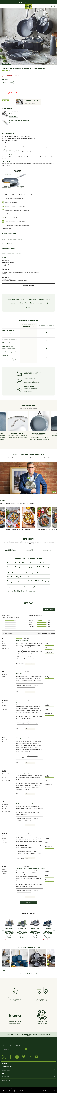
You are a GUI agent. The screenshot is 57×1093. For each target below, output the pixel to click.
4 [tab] (48, 63)
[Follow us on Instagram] (17, 1057)
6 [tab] (31, 973)
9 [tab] (54, 63)
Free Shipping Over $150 (21, 2)
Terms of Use (18, 1089)
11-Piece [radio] (4, 82)
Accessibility (32, 1091)
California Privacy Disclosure (8, 1091)
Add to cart (13, 116)
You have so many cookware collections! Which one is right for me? (27, 582)
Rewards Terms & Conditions (29, 1089)
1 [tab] (44, 63)
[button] (28, 133)
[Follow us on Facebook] (10, 1057)
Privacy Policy (39, 1089)
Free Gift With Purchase (36, 2)
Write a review (50, 610)
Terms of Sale (11, 1089)
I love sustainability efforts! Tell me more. (21, 591)
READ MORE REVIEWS (28, 285)
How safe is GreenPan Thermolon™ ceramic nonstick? (25, 563)
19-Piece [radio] (11, 82)
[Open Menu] (3, 6)
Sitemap (38, 1091)
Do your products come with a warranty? (21, 587)
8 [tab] (53, 63)
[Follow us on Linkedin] (30, 1057)
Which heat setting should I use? (18, 577)
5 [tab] (49, 63)
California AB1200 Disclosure (21, 1091)
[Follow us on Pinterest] (23, 1057)
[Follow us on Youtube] (36, 1057)
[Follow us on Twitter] (4, 1057)
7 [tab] (52, 63)
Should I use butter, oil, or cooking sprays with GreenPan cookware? (26, 568)
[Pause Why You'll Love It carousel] (54, 445)
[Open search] (51, 6)
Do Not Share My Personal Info (48, 1091)
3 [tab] (47, 63)
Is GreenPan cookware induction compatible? (22, 573)
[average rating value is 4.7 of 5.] (5, 70)
